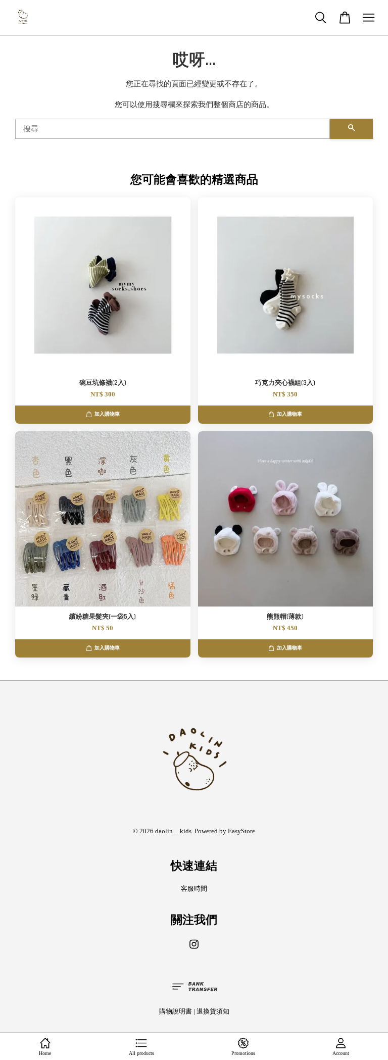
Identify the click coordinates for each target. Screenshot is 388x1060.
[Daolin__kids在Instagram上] (194, 949)
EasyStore (241, 831)
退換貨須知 (213, 1011)
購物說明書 (175, 1011)
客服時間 (194, 888)
